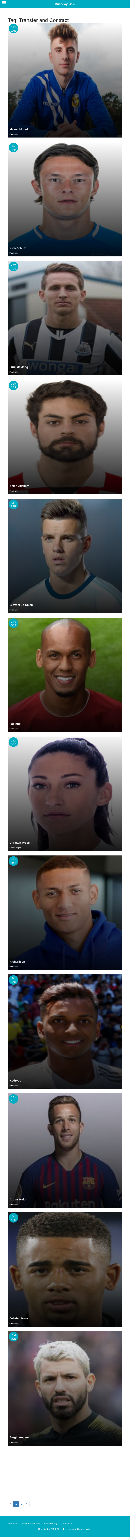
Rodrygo (15, 1080)
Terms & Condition (30, 1523)
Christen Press (20, 842)
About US (12, 1523)
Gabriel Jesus (19, 1318)
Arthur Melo (18, 1199)
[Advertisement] (65, 1474)
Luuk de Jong (19, 367)
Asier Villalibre (19, 486)
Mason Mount (19, 129)
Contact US (66, 1523)
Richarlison (17, 961)
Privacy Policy (50, 1523)
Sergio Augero (19, 1437)
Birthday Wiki (65, 4)
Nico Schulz (18, 248)
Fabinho (15, 723)
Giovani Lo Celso (21, 605)
